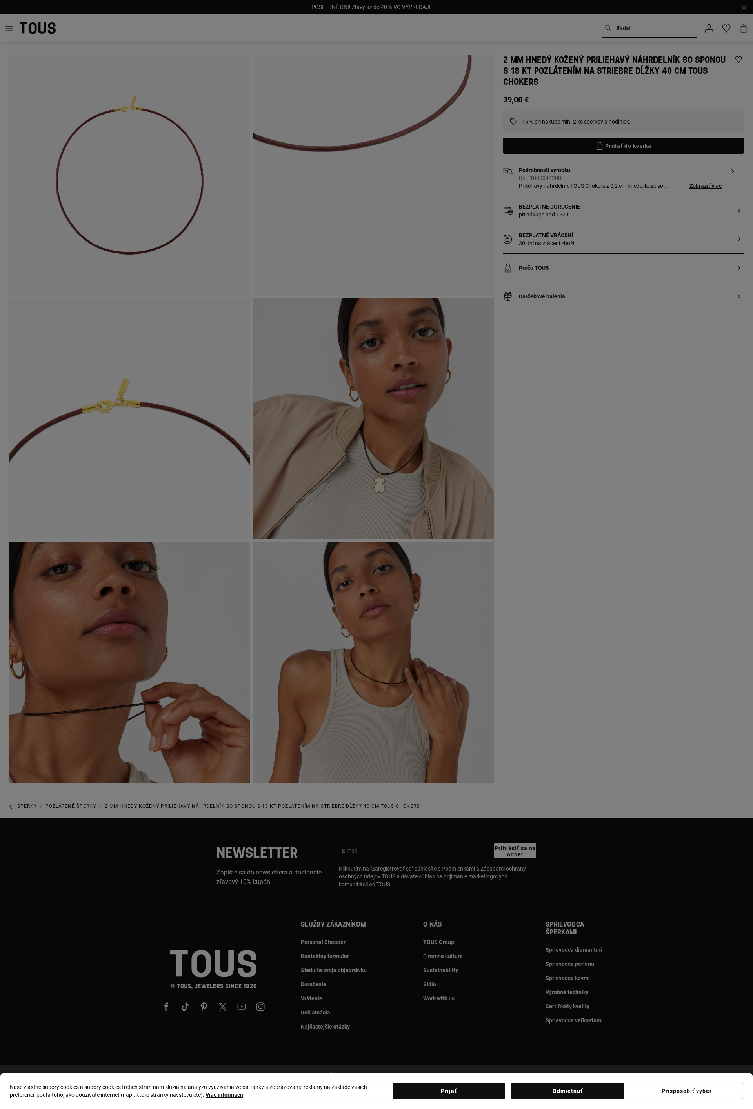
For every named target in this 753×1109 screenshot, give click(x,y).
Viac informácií (224, 1095)
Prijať (449, 1091)
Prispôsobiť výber (687, 1091)
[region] (376, 1091)
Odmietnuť (568, 1091)
